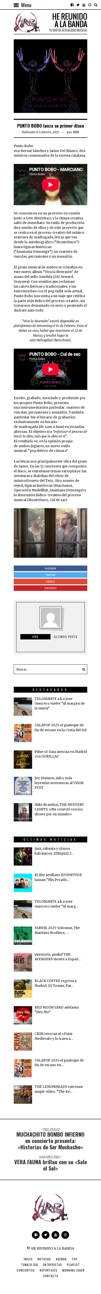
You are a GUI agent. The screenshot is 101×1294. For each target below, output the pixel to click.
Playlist (73, 1265)
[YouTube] (84, 5)
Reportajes (48, 1270)
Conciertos (26, 1270)
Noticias (44, 1259)
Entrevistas (52, 1265)
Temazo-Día (29, 1265)
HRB (76, 132)
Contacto (50, 1276)
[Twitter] (78, 5)
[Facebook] (72, 5)
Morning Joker (73, 1270)
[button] (82, 669)
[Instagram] (90, 5)
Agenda (61, 1259)
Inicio (28, 1259)
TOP (74, 1259)
